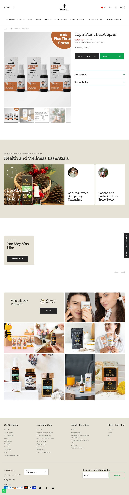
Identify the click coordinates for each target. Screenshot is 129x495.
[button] (14, 7)
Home (5, 29)
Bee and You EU (16, 475)
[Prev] (116, 272)
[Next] (123, 272)
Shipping (86, 42)
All (11, 29)
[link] (80, 184)
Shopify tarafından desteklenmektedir (9, 480)
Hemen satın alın (84, 56)
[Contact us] (4, 491)
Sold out (106, 56)
